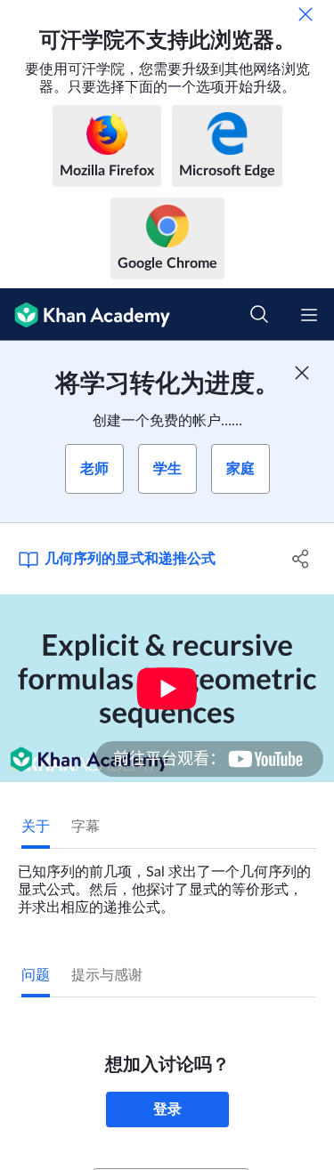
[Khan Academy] (85, 314)
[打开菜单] (309, 315)
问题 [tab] (35, 975)
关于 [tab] (35, 826)
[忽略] (305, 14)
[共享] (301, 559)
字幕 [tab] (85, 826)
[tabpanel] (167, 882)
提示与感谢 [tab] (107, 975)
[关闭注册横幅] (302, 373)
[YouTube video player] (167, 688)
